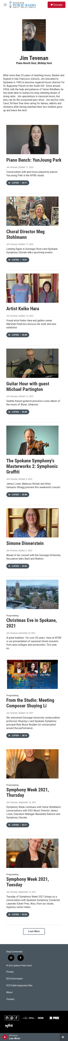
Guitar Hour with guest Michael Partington (27, 386)
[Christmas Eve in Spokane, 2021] (32, 594)
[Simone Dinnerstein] (32, 523)
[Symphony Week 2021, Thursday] (32, 763)
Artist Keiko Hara (22, 308)
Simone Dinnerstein (25, 543)
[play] (5, 1037)
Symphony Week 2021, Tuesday (27, 881)
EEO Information (14, 979)
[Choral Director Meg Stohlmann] (32, 211)
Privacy (10, 972)
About (9, 992)
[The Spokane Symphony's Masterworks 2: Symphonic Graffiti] (32, 440)
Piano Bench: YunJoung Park (33, 160)
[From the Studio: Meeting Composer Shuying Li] (32, 674)
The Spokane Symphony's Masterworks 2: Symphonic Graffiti (32, 466)
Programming (12, 615)
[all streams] (64, 1037)
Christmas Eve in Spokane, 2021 (31, 623)
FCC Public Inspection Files (19, 985)
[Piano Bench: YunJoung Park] (32, 139)
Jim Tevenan (12, 167)
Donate (57, 4)
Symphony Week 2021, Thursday (27, 792)
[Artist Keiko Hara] (32, 288)
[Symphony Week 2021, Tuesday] (32, 853)
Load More (34, 931)
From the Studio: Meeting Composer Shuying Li (30, 702)
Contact (10, 999)
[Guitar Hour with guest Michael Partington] (32, 363)
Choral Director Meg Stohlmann (25, 234)
